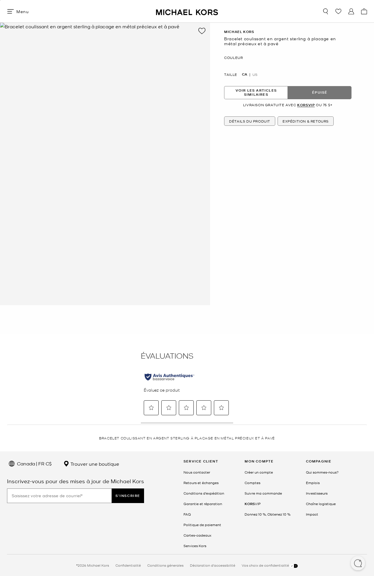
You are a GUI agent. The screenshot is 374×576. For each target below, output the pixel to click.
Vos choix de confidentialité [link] (266, 565)
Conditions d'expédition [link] (203, 493)
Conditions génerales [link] (165, 565)
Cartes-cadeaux (197, 535)
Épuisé (319, 92)
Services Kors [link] (194, 545)
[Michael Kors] (187, 11)
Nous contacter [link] (196, 472)
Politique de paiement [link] (202, 524)
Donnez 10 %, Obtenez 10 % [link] (267, 514)
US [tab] (254, 74)
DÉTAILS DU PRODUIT (249, 121)
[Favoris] (338, 11)
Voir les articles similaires (256, 92)
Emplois (313, 482)
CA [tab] (244, 74)
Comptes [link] (252, 482)
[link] (253, 503)
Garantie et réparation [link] (202, 503)
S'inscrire (127, 495)
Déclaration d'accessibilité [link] (212, 565)
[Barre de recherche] (325, 11)
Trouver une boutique (94, 463)
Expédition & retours (306, 121)
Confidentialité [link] (128, 565)
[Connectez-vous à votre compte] (351, 11)
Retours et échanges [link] (201, 482)
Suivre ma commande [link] (263, 493)
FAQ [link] (187, 514)
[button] (358, 563)
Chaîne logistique (321, 503)
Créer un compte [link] (259, 472)
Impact (312, 514)
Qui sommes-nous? (322, 472)
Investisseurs (317, 493)
